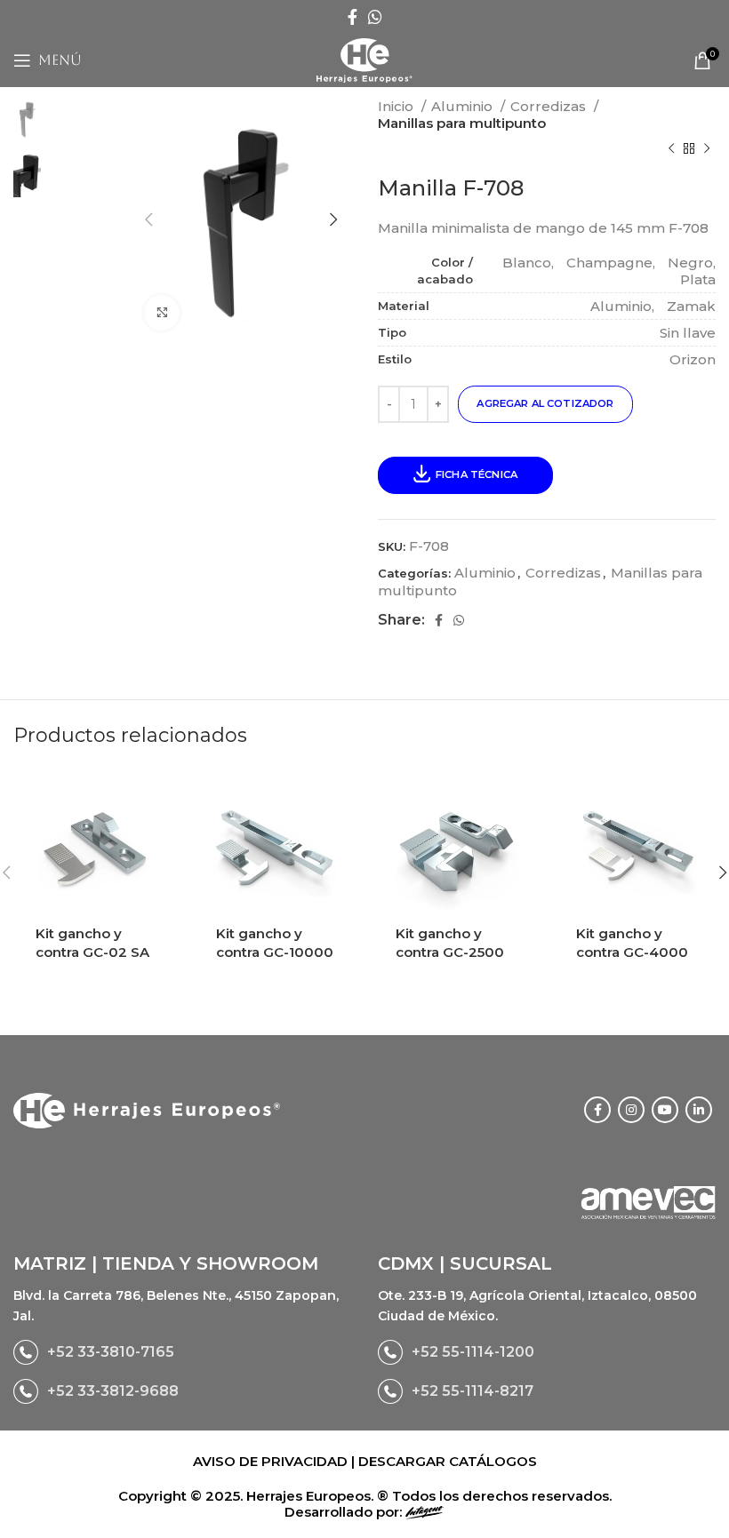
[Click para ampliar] (162, 313)
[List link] (182, 1352)
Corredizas (549, 106)
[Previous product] (671, 149)
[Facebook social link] (352, 17)
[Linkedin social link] (698, 1109)
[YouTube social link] (665, 1109)
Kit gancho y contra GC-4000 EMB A (632, 952)
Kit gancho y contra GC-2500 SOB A (450, 952)
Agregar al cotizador (545, 403)
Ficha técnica (476, 474)
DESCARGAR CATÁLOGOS (447, 1461)
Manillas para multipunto (462, 123)
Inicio (397, 106)
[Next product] (707, 149)
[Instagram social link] (631, 1109)
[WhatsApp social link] (375, 17)
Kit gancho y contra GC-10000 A (274, 952)
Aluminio (463, 106)
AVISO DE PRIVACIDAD (272, 1461)
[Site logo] (364, 59)
